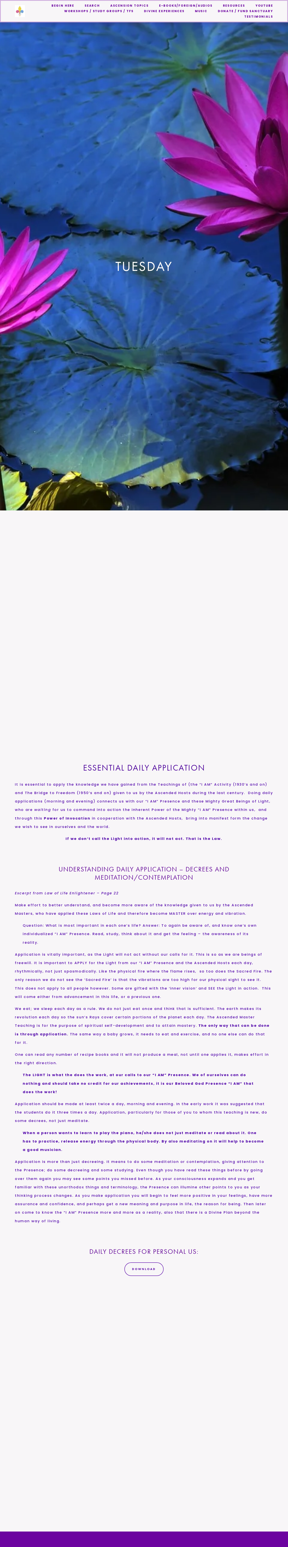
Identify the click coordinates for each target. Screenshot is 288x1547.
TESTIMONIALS (258, 16)
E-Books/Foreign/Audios (186, 6)
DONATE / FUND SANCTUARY (245, 11)
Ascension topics (129, 6)
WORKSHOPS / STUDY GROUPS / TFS (99, 11)
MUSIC (201, 11)
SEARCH (92, 6)
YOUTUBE (264, 6)
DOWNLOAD (144, 1269)
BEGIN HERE (63, 6)
